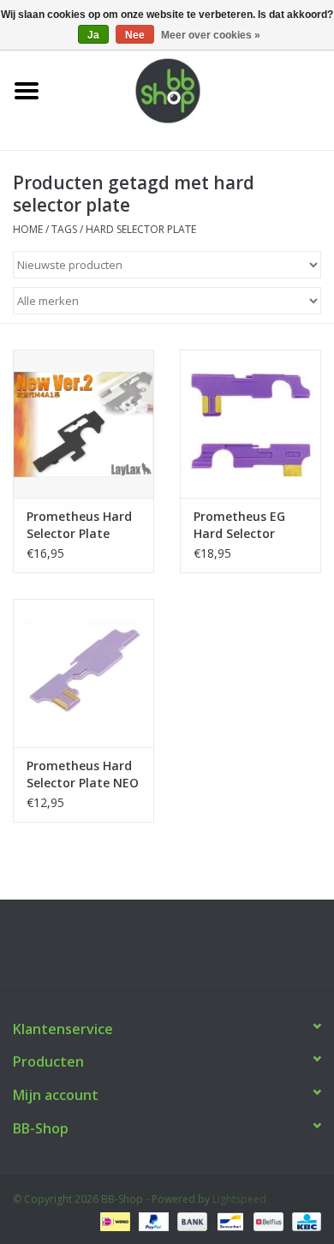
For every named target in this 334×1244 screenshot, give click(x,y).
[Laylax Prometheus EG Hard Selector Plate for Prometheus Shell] (250, 424)
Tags (64, 229)
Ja (93, 35)
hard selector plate (141, 229)
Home (28, 229)
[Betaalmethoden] (113, 1220)
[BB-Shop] (193, 89)
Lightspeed (239, 1199)
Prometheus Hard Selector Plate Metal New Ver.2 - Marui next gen (80, 525)
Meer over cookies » (210, 35)
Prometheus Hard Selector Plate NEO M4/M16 (83, 774)
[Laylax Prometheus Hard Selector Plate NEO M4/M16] (83, 673)
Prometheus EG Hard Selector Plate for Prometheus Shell (246, 525)
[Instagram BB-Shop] (182, 952)
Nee (135, 35)
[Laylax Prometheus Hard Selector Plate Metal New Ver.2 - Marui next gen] (83, 424)
